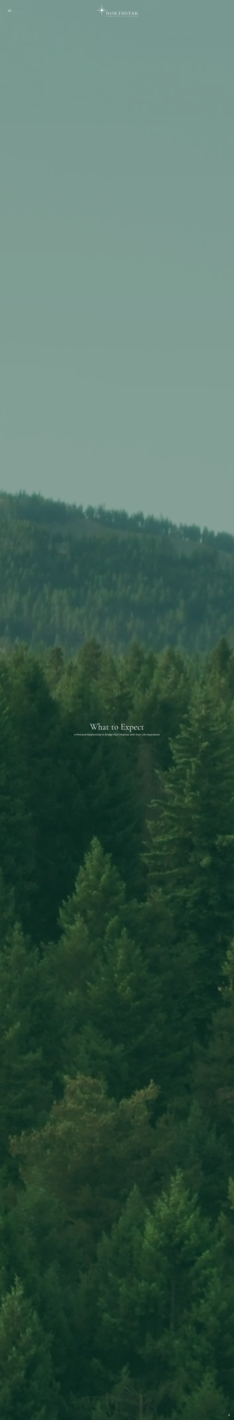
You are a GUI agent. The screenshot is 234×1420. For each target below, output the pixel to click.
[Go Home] (117, 11)
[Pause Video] (229, 1415)
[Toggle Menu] (9, 11)
